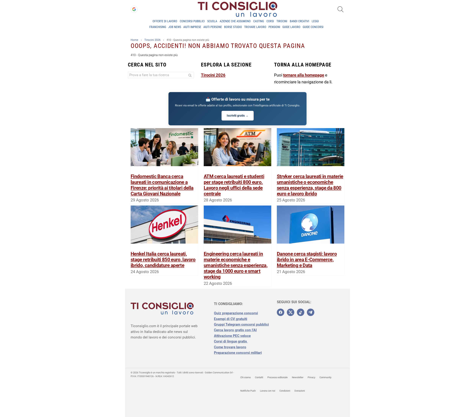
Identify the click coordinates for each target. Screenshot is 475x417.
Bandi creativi (299, 21)
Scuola (212, 21)
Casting (258, 21)
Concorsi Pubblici (192, 21)
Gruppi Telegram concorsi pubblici (241, 324)
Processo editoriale (277, 377)
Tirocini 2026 (213, 75)
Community (325, 377)
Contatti (259, 377)
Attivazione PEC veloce (232, 336)
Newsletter (297, 377)
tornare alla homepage (303, 75)
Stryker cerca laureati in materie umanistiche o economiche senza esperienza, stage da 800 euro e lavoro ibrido (310, 185)
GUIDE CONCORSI (313, 27)
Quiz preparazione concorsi (236, 313)
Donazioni (299, 390)
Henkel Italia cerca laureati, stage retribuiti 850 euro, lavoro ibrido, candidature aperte (163, 259)
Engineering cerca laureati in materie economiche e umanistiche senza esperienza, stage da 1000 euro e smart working (235, 265)
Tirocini (281, 21)
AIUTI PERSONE (212, 27)
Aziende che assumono (235, 21)
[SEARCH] (340, 9)
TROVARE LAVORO (255, 27)
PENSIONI (274, 27)
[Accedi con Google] (134, 9)
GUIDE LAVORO (291, 27)
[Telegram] (310, 312)
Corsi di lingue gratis (231, 341)
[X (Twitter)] (290, 312)
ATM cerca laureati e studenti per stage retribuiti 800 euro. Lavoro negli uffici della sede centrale (234, 185)
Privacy (311, 377)
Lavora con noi (267, 390)
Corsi (270, 21)
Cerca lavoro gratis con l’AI (235, 330)
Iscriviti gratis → (237, 115)
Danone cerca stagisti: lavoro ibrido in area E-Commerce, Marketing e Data (307, 259)
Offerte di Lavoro (165, 21)
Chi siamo (245, 377)
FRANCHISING (157, 27)
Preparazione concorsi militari (238, 353)
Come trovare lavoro (230, 347)
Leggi (315, 21)
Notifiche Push (248, 390)
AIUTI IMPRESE (192, 27)
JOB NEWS (174, 27)
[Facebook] (280, 312)
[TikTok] (300, 312)
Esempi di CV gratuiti (230, 319)
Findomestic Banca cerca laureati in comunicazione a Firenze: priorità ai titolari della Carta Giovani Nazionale (162, 185)
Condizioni (284, 390)
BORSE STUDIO (233, 27)
